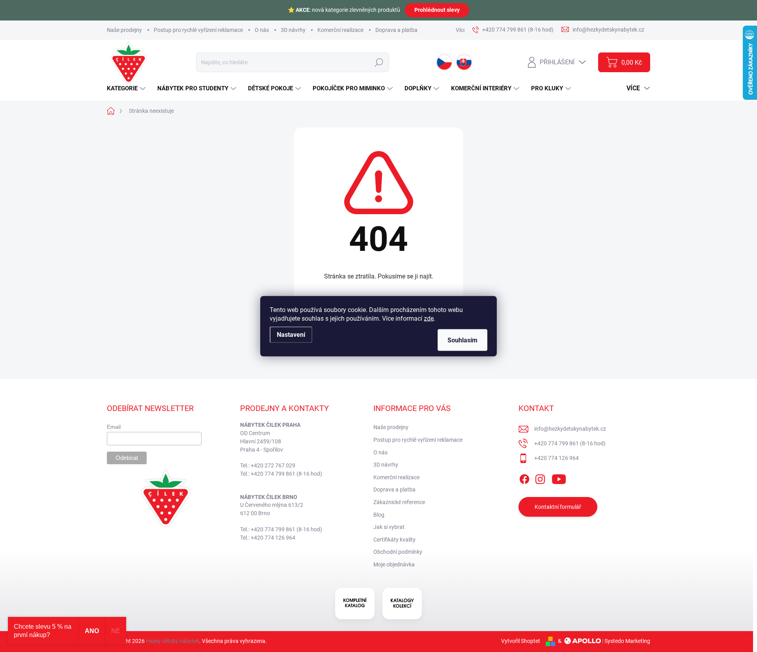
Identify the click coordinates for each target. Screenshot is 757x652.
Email (114, 427)
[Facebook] (524, 478)
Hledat (379, 62)
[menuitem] (127, 88)
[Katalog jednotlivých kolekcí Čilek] (402, 603)
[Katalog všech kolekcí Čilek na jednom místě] (355, 603)
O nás (262, 30)
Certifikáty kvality (394, 539)
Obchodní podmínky (397, 552)
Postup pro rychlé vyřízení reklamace (198, 30)
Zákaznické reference (399, 502)
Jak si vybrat (389, 527)
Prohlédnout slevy (437, 10)
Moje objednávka (394, 564)
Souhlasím (462, 340)
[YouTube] (559, 478)
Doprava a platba (396, 30)
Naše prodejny (124, 30)
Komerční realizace (340, 30)
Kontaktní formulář (558, 507)
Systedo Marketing (627, 641)
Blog (378, 515)
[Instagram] (540, 478)
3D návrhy (293, 30)
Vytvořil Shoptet (520, 641)
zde (429, 318)
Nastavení (291, 334)
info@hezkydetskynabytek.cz (570, 429)
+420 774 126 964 (556, 458)
